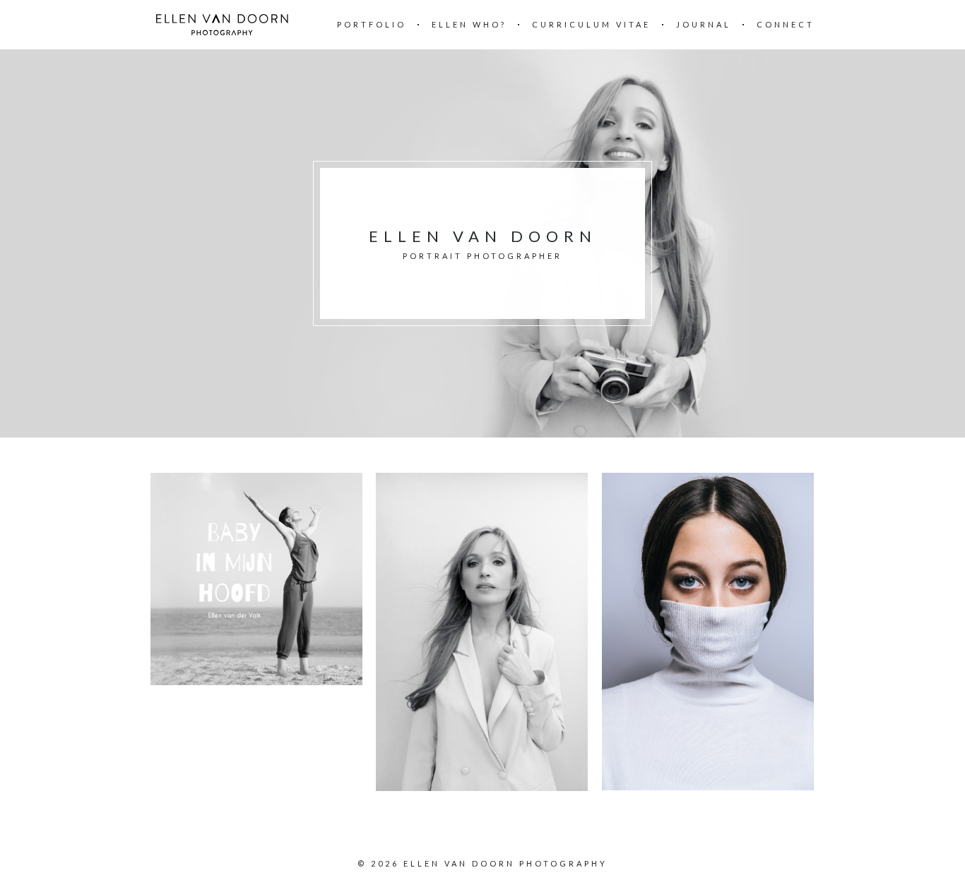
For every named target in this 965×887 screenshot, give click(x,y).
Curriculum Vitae (591, 24)
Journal (703, 24)
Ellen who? (469, 24)
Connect (786, 24)
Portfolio (371, 24)
